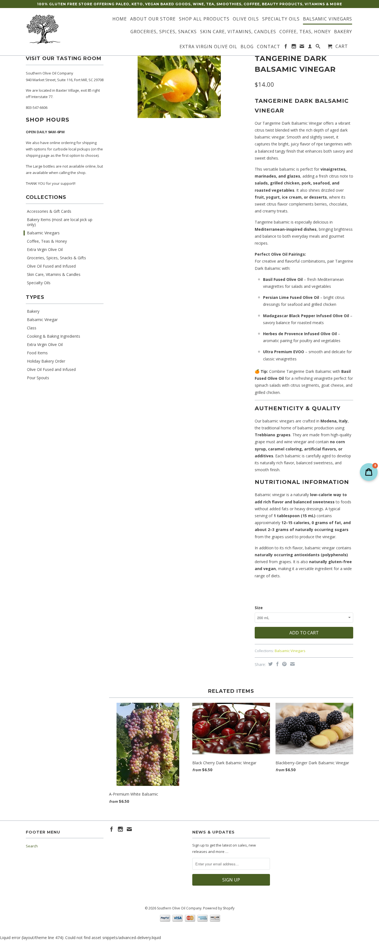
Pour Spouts (38, 377)
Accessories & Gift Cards (49, 211)
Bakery (343, 32)
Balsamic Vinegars (327, 19)
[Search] (318, 47)
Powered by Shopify (218, 908)
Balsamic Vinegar (42, 319)
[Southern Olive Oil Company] (64, 29)
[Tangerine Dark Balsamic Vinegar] (179, 85)
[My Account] (310, 47)
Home (119, 19)
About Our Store (153, 19)
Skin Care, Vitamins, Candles (238, 32)
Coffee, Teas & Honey (47, 241)
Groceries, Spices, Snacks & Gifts (56, 257)
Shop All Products (204, 19)
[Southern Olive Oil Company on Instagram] (294, 47)
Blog (247, 47)
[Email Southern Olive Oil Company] (302, 47)
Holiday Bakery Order (46, 361)
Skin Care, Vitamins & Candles (53, 274)
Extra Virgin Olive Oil (208, 47)
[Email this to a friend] (292, 664)
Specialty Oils (281, 19)
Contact (268, 47)
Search (32, 845)
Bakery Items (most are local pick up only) (59, 222)
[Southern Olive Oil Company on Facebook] (286, 47)
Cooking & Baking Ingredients (53, 336)
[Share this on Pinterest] (284, 664)
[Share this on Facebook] (277, 664)
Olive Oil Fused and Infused (51, 266)
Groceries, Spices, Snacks (163, 32)
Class (31, 327)
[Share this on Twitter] (270, 664)
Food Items (37, 352)
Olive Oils (246, 19)
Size (259, 607)
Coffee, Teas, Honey (305, 32)
